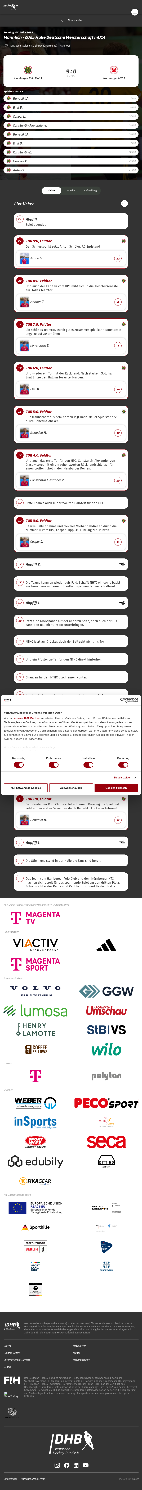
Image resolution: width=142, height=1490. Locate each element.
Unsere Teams (12, 1352)
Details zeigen (122, 777)
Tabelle (71, 190)
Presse (76, 1352)
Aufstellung (90, 190)
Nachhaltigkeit (81, 1359)
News (7, 1345)
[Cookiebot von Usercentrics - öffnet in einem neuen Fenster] (123, 700)
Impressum (10, 1478)
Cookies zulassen (116, 787)
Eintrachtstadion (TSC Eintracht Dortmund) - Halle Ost (40, 45)
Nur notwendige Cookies (26, 787)
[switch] (54, 765)
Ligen (7, 1366)
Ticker (51, 190)
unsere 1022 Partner (27, 718)
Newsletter (79, 1345)
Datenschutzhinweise (33, 1478)
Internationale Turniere (17, 1359)
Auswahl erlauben (71, 787)
